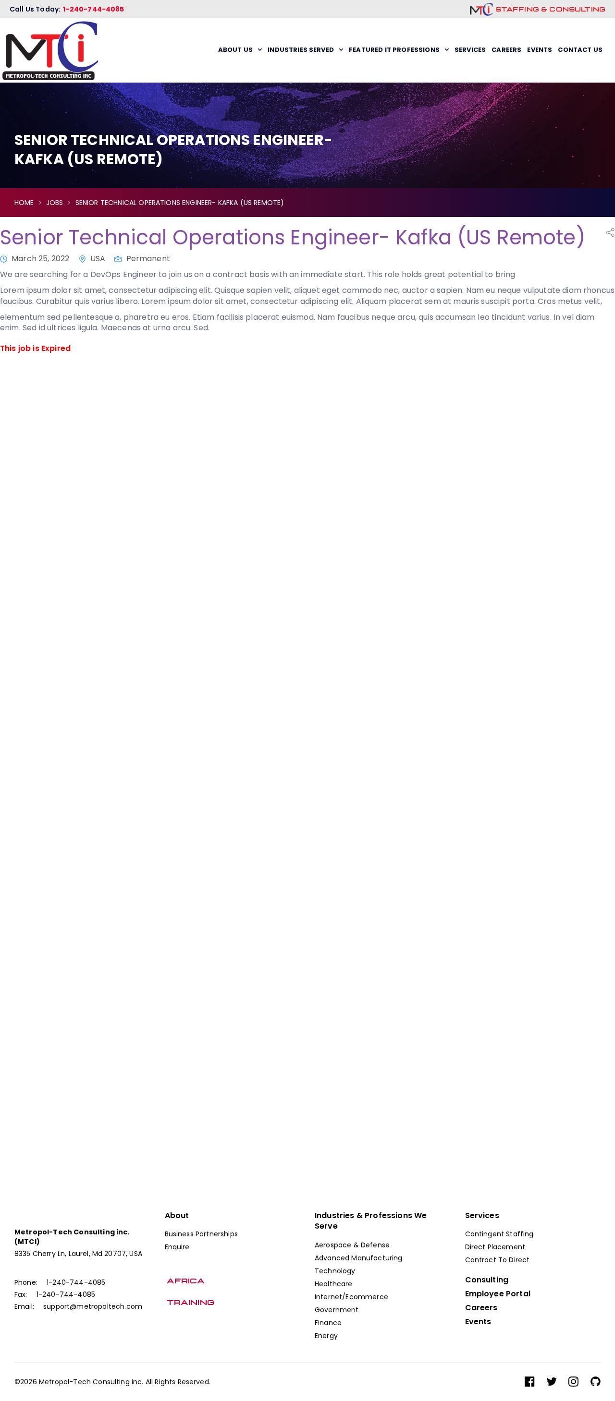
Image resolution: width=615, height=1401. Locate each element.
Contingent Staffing (499, 1234)
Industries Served (301, 49)
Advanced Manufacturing (359, 1258)
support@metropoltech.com (92, 1306)
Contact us (580, 49)
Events (539, 49)
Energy (326, 1336)
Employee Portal (497, 1294)
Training (189, 1302)
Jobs (54, 202)
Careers (506, 49)
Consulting (487, 1280)
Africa (185, 1281)
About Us (235, 49)
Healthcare (334, 1284)
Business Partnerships (201, 1234)
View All (43, 768)
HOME (24, 202)
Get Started (505, 1123)
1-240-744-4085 (93, 9)
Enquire (177, 1247)
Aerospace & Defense (352, 1245)
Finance (328, 1323)
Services (470, 49)
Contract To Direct (497, 1260)
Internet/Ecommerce (351, 1297)
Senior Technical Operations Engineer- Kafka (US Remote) (292, 237)
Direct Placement (495, 1247)
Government (337, 1310)
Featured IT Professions (394, 49)
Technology (335, 1271)
